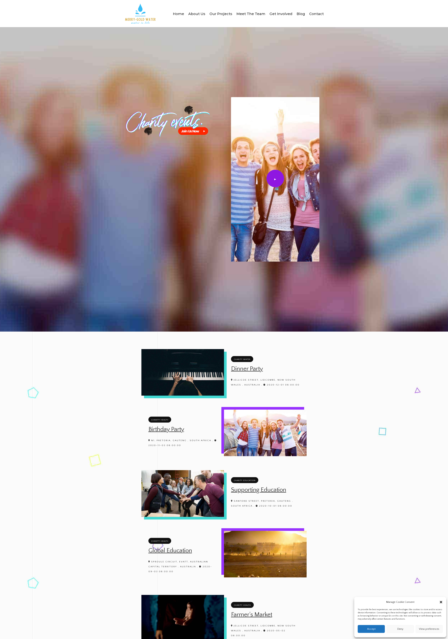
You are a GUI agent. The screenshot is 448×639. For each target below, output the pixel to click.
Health (164, 420)
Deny (400, 628)
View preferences (429, 628)
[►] (275, 195)
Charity (238, 359)
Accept (371, 628)
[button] (441, 602)
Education (249, 480)
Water (246, 359)
